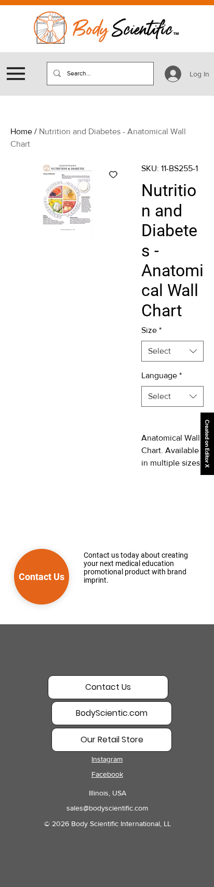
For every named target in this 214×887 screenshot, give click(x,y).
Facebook (107, 774)
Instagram (107, 759)
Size (151, 330)
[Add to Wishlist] (113, 174)
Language (161, 375)
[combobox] (172, 351)
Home (21, 131)
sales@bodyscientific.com (107, 808)
